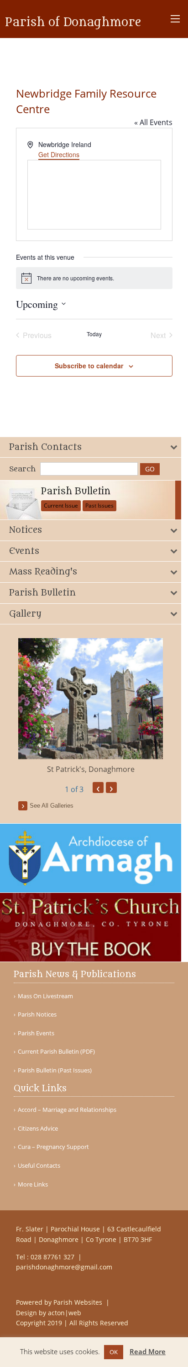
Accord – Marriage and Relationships (67, 1110)
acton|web (64, 1312)
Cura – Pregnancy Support (53, 1147)
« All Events (153, 122)
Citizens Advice (38, 1129)
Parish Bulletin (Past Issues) (55, 1070)
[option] (90, 706)
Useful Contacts (39, 1166)
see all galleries (51, 805)
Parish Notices (37, 1014)
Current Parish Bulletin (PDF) (56, 1052)
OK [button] (114, 1352)
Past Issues (99, 505)
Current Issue (61, 505)
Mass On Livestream (45, 996)
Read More (148, 1351)
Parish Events (36, 1033)
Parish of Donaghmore (73, 22)
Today (94, 334)
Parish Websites (78, 1302)
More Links (33, 1184)
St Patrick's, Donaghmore (91, 769)
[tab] (90, 447)
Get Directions (58, 154)
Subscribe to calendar (89, 365)
